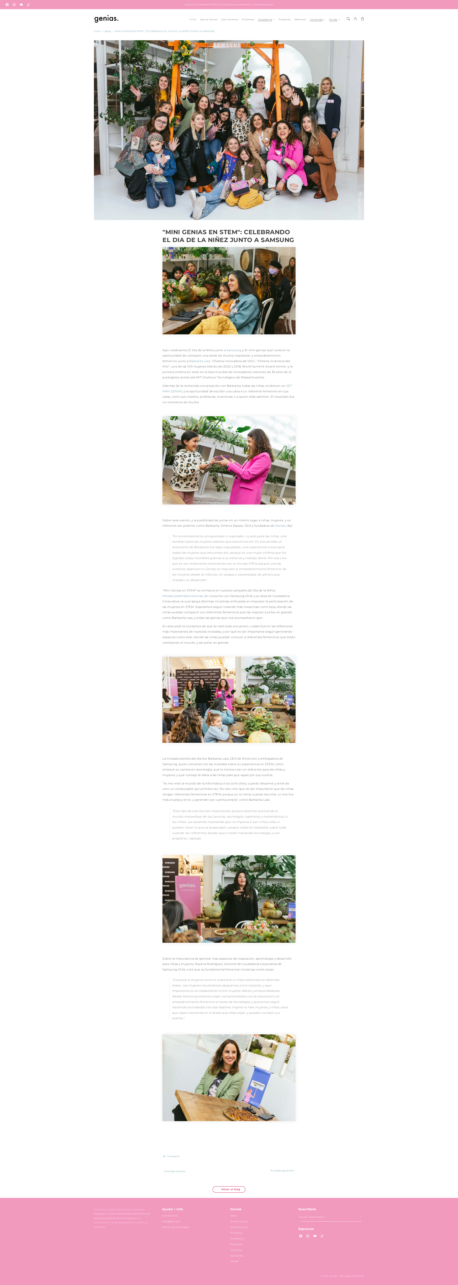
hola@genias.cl (171, 1221)
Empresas (236, 1232)
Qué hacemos (239, 1227)
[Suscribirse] (360, 1217)
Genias (280, 525)
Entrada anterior (175, 1171)
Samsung (234, 350)
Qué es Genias (239, 1221)
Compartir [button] (173, 1156)
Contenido (316, 19)
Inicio (97, 31)
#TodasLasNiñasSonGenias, (182, 596)
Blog (108, 31)
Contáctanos (170, 1215)
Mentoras (236, 1250)
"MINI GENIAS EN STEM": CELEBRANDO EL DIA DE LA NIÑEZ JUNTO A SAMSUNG (164, 31)
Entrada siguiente (282, 1170)
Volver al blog (230, 1189)
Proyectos (236, 1244)
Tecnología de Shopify (351, 1276)
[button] (348, 18)
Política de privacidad (175, 1227)
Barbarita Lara (199, 361)
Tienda (333, 19)
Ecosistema (265, 19)
